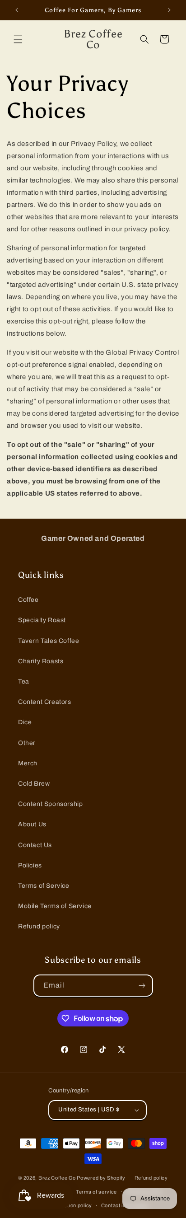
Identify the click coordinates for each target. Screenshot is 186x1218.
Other (27, 743)
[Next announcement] (169, 10)
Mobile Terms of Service (55, 906)
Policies (30, 865)
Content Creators (44, 701)
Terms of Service (44, 885)
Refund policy (39, 926)
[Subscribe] (142, 985)
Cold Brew (34, 783)
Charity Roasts (40, 661)
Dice (25, 722)
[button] (18, 39)
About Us (32, 824)
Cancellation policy (69, 1205)
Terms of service (96, 1192)
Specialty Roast (42, 620)
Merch (27, 763)
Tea (23, 681)
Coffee (28, 599)
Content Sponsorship (50, 804)
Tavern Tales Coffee (48, 640)
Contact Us (35, 845)
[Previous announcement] (17, 10)
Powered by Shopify (101, 1178)
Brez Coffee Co (57, 1178)
